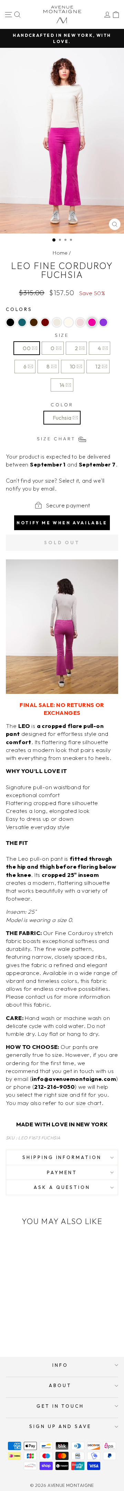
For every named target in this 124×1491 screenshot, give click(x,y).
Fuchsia (62, 417)
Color (62, 404)
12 (98, 366)
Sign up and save (60, 1426)
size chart (89, 1102)
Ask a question (62, 1187)
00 (27, 348)
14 (62, 385)
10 (73, 366)
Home (60, 252)
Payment (62, 1172)
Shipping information (62, 1157)
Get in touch (60, 1406)
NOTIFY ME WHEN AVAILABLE (62, 522)
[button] (10, 322)
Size (62, 335)
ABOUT (60, 1385)
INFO (60, 1365)
